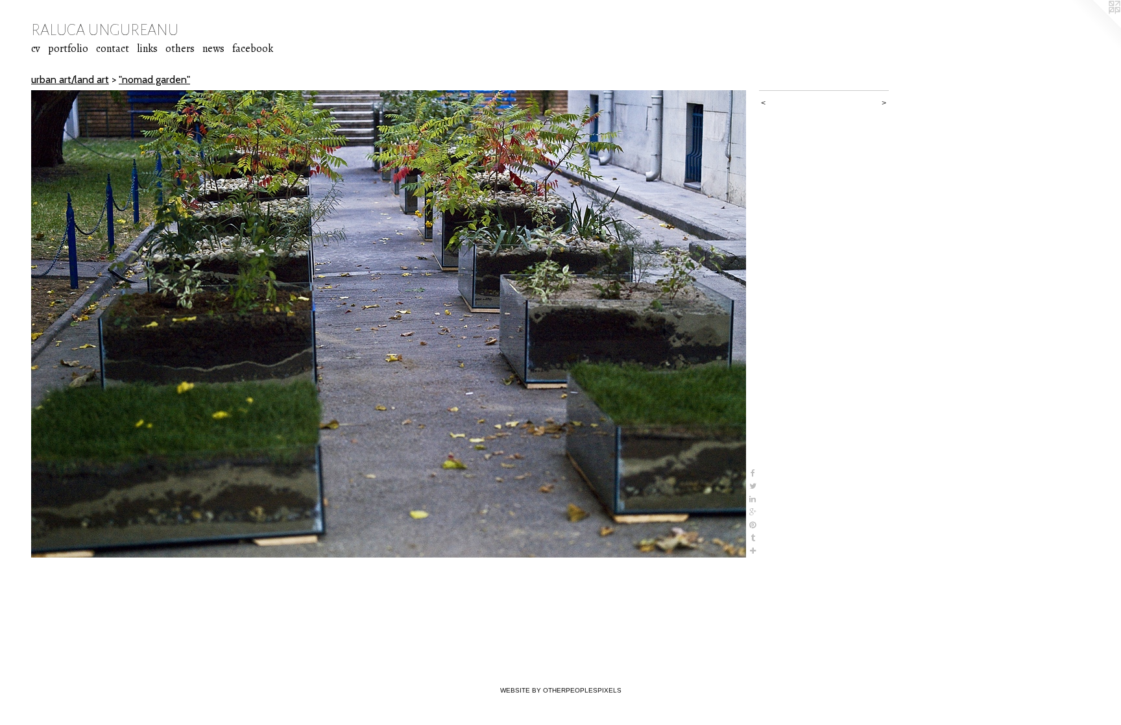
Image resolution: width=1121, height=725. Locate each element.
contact (112, 49)
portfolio (68, 49)
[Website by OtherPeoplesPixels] (1095, 26)
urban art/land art (70, 79)
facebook (252, 49)
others (180, 49)
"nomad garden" (154, 79)
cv (35, 49)
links (147, 49)
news (213, 49)
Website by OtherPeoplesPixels (560, 690)
